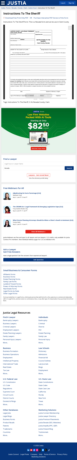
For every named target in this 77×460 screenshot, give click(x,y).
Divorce (41, 327)
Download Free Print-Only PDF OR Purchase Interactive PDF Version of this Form (36, 18)
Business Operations (11, 354)
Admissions (42, 354)
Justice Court (32, 8)
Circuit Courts (8, 395)
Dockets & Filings (9, 401)
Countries (6, 432)
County (20, 8)
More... (5, 343)
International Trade (10, 364)
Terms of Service (50, 454)
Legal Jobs (7, 413)
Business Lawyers (9, 323)
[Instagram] (37, 450)
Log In (63, 3)
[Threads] (40, 450)
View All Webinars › (38, 232)
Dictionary (42, 351)
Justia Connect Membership (48, 413)
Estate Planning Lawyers (12, 333)
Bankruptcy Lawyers (10, 320)
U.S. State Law (44, 379)
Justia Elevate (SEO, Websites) (49, 422)
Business (7, 348)
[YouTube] (31, 450)
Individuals (43, 317)
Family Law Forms (10, 281)
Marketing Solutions (47, 410)
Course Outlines (44, 361)
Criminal (41, 323)
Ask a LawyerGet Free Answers (11, 250)
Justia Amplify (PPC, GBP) (47, 426)
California (42, 392)
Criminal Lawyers (9, 327)
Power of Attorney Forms (12, 286)
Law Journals (43, 364)
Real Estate (7, 367)
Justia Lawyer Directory (47, 416)
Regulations (7, 388)
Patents (6, 426)
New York (42, 398)
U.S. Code (6, 385)
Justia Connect (13, 454)
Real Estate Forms (10, 289)
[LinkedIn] (28, 450)
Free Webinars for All (13, 188)
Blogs (40, 367)
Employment (7, 357)
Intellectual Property (10, 361)
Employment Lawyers (11, 330)
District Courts (8, 398)
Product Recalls (8, 422)
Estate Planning (44, 333)
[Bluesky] (43, 450)
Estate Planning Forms (11, 279)
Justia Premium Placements (48, 419)
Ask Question (38, 260)
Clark (25, 8)
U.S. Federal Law (10, 379)
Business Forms (9, 277)
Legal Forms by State (11, 291)
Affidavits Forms (9, 274)
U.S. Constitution (9, 382)
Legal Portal (24, 454)
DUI (39, 330)
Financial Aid (43, 357)
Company (33, 454)
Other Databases (10, 410)
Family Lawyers (8, 336)
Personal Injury (44, 339)
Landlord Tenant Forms (12, 284)
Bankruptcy (42, 320)
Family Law (42, 336)
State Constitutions (45, 382)
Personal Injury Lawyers (12, 339)
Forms (8, 8)
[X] (46, 450)
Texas (40, 401)
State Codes (42, 385)
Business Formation (10, 351)
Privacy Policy (62, 454)
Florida (41, 395)
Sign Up (71, 3)
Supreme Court (9, 392)
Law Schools (43, 348)
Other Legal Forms (10, 293)
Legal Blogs (7, 416)
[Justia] (16, 3)
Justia (3, 8)
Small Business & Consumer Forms (20, 270)
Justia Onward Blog (45, 429)
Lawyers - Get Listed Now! (39, 175)
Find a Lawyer (10, 159)
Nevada (14, 8)
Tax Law (6, 370)
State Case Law (44, 388)
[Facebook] (34, 450)
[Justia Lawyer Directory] (49, 450)
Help (40, 454)
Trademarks (7, 429)
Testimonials (43, 432)
